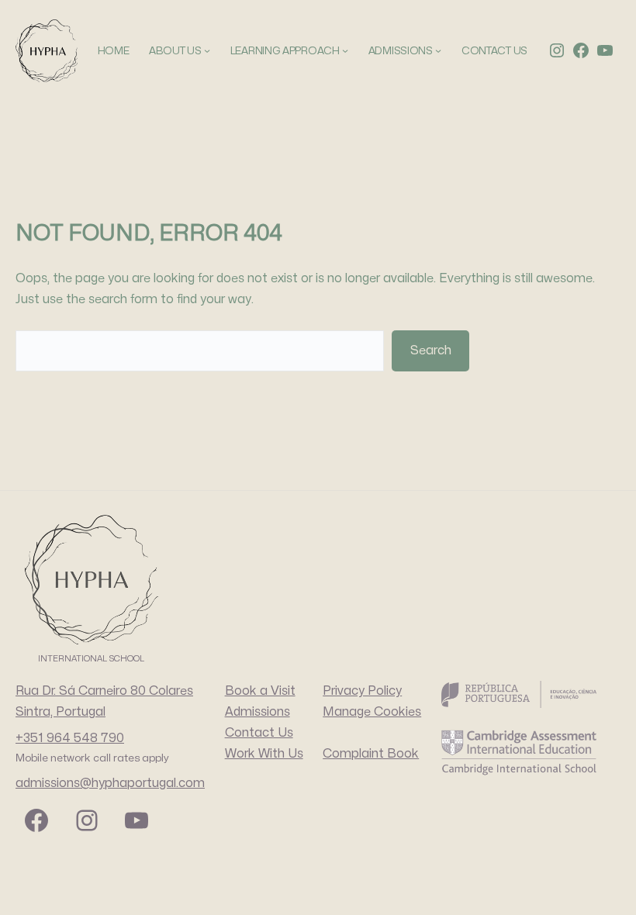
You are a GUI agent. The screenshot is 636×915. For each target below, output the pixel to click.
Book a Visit (260, 691)
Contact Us (259, 733)
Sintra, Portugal (60, 712)
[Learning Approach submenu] (345, 50)
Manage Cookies (372, 712)
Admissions (257, 712)
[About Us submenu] (207, 50)
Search (430, 350)
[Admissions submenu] (438, 50)
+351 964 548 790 (70, 738)
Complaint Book (371, 754)
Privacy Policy (362, 691)
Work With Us (264, 754)
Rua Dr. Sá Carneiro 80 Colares (104, 691)
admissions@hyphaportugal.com (110, 783)
